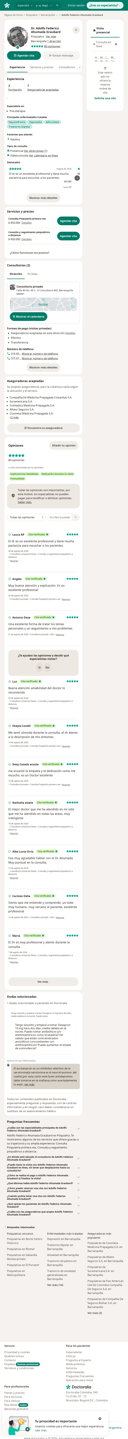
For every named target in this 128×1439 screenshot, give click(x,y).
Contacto (10, 1360)
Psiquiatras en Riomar (21, 1249)
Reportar (14, 560)
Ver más (54, 983)
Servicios (71, 1368)
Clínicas (71, 1356)
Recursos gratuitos (16, 1409)
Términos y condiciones (19, 1368)
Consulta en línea (106, 44)
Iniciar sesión (76, 5)
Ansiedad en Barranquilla (63, 1255)
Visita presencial (105, 30)
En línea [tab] (32, 274)
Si (39, 667)
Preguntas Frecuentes (80, 1376)
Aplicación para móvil (79, 1380)
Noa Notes (15, 1405)
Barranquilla (66, 290)
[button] (43, 1129)
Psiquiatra (31, 15)
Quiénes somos (14, 1356)
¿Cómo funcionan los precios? (29, 253)
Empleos (21, 1364)
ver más (68, 181)
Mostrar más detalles (44, 199)
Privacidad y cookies (17, 1352)
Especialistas (74, 1352)
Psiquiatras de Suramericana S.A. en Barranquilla (101, 1271)
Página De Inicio (13, 15)
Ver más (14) (55, 1285)
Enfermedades (75, 1372)
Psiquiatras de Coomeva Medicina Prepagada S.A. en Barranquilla (105, 1247)
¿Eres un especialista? (103, 5)
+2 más (14, 417)
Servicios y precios (42, 67)
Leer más (40, 1430)
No (47, 667)
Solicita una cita (105, 98)
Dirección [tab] (16, 274)
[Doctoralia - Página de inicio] (8, 5)
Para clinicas (12, 1401)
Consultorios (67, 67)
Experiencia (17, 67)
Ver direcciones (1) (35, 151)
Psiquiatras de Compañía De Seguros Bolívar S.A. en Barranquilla (105, 1303)
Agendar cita (68, 221)
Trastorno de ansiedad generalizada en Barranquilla (61, 1275)
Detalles (27, 223)
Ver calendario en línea (43, 155)
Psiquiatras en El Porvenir (23, 1265)
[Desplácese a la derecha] (79, 67)
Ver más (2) (95, 1313)
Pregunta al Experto (78, 1360)
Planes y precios (14, 1393)
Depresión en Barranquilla (63, 1239)
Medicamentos (75, 1364)
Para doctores (13, 1397)
